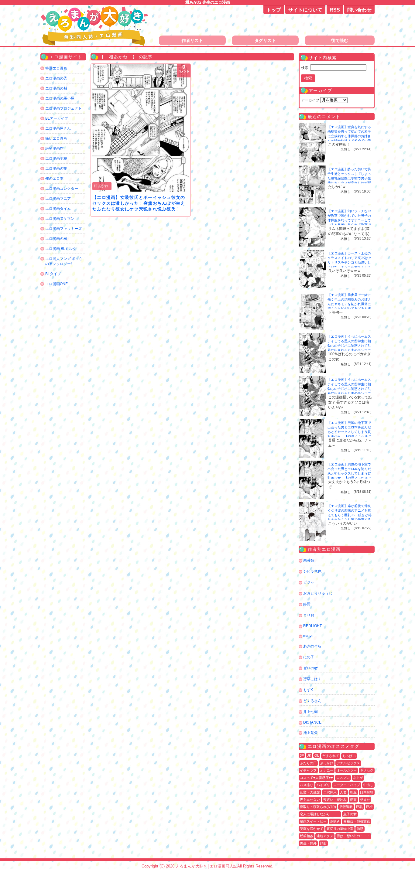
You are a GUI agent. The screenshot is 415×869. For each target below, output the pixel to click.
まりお (308, 615)
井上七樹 (310, 712)
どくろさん (312, 701)
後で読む (339, 40)
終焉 (306, 604)
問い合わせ (359, 9)
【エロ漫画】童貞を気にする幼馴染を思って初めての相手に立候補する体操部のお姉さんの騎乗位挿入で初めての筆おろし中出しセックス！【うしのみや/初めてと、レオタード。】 (350, 140)
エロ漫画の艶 (56, 168)
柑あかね (101, 186)
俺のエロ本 (54, 178)
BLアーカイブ (56, 118)
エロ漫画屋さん (58, 128)
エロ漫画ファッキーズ (63, 229)
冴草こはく (312, 679)
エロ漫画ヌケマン (59, 218)
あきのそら (312, 646)
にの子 (308, 657)
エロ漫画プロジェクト (63, 108)
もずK (308, 690)
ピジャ (308, 582)
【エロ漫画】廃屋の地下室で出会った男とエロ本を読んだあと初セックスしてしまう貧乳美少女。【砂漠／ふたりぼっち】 (349, 432)
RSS (335, 9)
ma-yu (308, 636)
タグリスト (265, 40)
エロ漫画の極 (56, 239)
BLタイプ (53, 274)
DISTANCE (312, 722)
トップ (273, 9)
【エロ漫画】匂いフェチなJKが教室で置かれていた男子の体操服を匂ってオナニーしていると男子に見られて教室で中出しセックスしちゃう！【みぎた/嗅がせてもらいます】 (350, 224)
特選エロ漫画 (56, 68)
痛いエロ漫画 (56, 138)
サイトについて (305, 9)
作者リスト (192, 40)
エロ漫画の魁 (56, 88)
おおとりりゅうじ (317, 593)
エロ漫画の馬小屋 (59, 98)
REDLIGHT (312, 626)
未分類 (308, 560)
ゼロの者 (310, 668)
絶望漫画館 (54, 148)
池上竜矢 (310, 732)
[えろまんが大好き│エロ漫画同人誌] (95, 8)
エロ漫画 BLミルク (60, 249)
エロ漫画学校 (56, 158)
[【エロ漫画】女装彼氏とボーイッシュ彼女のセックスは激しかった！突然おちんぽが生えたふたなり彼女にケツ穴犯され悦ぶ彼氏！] (140, 128)
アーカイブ (310, 100)
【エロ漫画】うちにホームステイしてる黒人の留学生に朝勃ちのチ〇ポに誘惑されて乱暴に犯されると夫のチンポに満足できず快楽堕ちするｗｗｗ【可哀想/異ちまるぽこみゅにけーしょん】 (350, 350)
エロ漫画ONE (56, 284)
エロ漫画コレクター (61, 188)
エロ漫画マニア (58, 198)
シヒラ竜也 (312, 571)
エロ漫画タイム (58, 208)
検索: (305, 68)
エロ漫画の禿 (56, 78)
